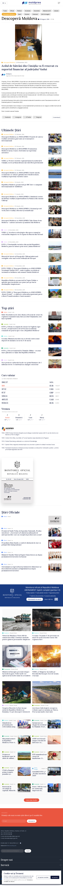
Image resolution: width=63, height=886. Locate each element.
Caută (28, 851)
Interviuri (35, 14)
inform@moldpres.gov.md (10, 838)
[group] (31, 316)
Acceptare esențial (43, 877)
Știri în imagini (45, 14)
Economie (37, 11)
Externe (27, 14)
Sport (19, 14)
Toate (5, 11)
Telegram (38, 117)
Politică (19, 11)
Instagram (18, 117)
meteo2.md (14, 411)
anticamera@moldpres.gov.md (12, 836)
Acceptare (55, 877)
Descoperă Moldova (19, 18)
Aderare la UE (47, 11)
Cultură (56, 11)
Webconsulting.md (11, 845)
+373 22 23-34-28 (7, 833)
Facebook (8, 117)
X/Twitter (28, 117)
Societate (27, 11)
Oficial (12, 11)
